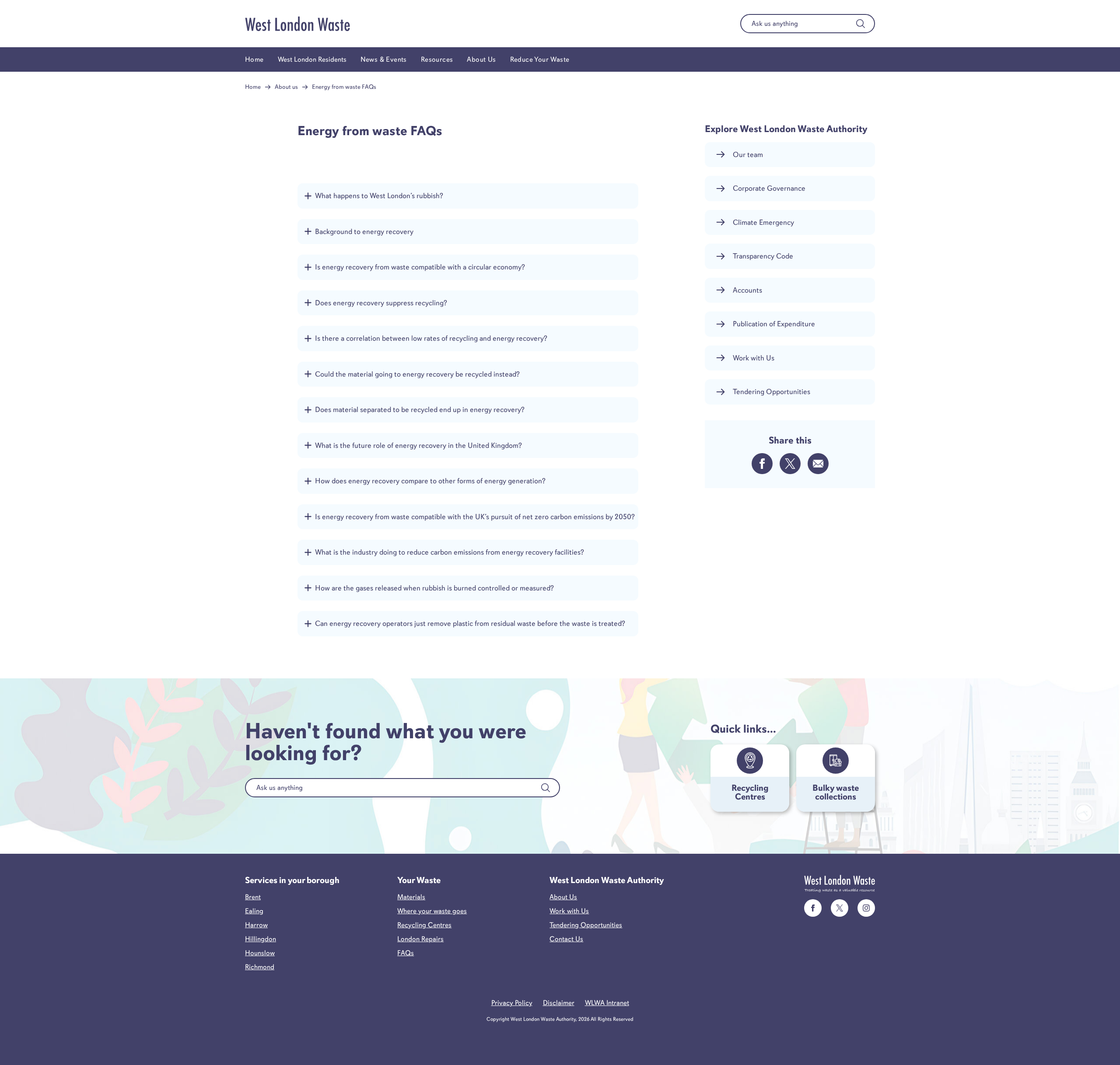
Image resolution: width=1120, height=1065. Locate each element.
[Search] (860, 23)
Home (254, 59)
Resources (437, 59)
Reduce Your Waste (540, 59)
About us (286, 87)
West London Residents (312, 59)
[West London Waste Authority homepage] (297, 23)
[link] (813, 908)
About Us (481, 59)
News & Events (383, 59)
